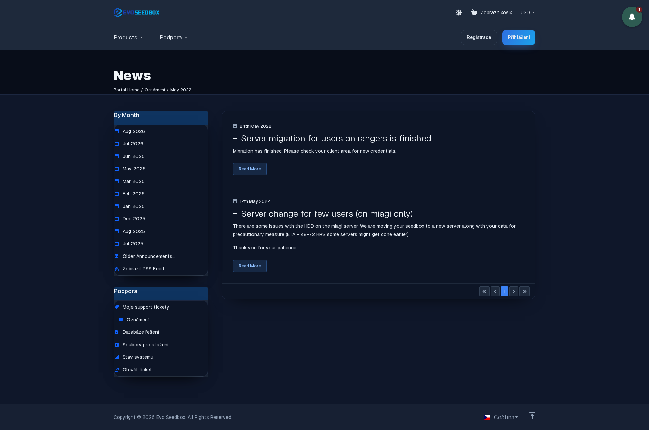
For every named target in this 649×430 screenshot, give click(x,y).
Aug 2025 (133, 231)
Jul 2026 (132, 143)
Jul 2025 (132, 243)
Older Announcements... (148, 256)
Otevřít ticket (136, 369)
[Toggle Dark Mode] (459, 12)
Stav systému (137, 357)
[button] (632, 17)
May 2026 (133, 168)
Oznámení (155, 89)
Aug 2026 (133, 131)
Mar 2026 (133, 181)
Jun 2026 (133, 156)
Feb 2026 (133, 193)
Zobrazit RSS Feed (142, 268)
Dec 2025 (133, 218)
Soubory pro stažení (144, 344)
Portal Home (126, 89)
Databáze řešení (140, 332)
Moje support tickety (145, 307)
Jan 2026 (133, 206)
